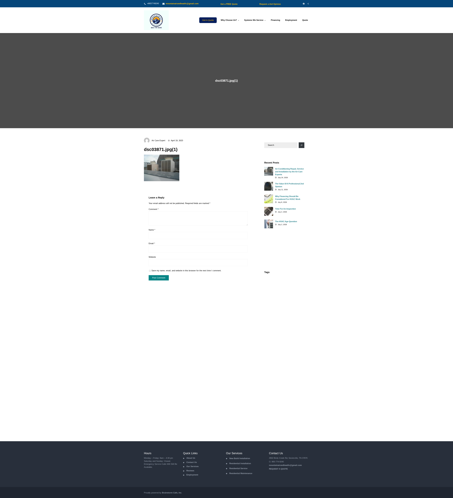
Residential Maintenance (240, 473)
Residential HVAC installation (278, 360)
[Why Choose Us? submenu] (238, 20)
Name (152, 230)
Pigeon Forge (293, 347)
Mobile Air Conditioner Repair (278, 343)
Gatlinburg (270, 314)
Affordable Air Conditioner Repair (279, 277)
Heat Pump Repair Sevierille (277, 323)
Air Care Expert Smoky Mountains (279, 281)
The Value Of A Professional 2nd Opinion (289, 185)
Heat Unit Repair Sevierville (277, 331)
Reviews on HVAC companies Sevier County (283, 364)
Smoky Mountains (273, 401)
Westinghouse (272, 412)
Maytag (279, 339)
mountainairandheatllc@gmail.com (182, 3)
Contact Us (191, 462)
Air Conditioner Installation (289, 285)
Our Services (192, 466)
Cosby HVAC (271, 310)
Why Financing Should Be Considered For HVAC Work (287, 197)
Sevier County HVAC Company (278, 385)
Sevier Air (279, 372)
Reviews (190, 471)
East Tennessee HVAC (289, 310)
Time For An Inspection (285, 209)
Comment (154, 209)
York (283, 412)
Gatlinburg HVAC (285, 314)
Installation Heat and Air (291, 335)
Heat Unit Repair (272, 327)
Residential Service (238, 468)
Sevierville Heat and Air (287, 389)
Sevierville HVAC (272, 393)
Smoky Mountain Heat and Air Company (282, 397)
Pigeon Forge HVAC (274, 352)
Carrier (291, 306)
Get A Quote (208, 20)
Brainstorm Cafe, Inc (171, 493)
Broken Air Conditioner (275, 306)
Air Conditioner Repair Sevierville (279, 294)
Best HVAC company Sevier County (280, 302)
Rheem (269, 372)
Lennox (269, 339)
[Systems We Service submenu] (265, 20)
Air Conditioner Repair (275, 290)
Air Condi (270, 285)
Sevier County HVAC (274, 380)
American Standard (273, 298)
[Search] (301, 145)
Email (152, 243)
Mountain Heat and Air (275, 347)
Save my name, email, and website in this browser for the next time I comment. (186, 270)
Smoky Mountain (290, 393)
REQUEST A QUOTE (278, 469)
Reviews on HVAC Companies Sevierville (282, 368)
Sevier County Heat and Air (277, 376)
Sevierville (270, 389)
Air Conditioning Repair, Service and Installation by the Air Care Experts (289, 172)
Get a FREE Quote (228, 4)
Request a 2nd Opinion (270, 4)
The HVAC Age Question (286, 221)
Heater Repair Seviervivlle (288, 319)
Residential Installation (240, 463)
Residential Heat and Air (275, 356)
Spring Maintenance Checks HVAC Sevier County (282, 406)
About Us (190, 458)
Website (152, 257)
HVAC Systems (272, 335)
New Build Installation (239, 458)
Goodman (270, 319)
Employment (192, 475)
